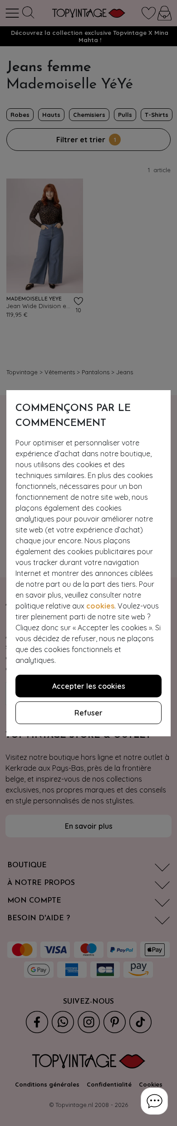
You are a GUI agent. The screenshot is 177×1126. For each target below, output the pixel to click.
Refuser (88, 712)
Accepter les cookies (88, 686)
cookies (100, 605)
